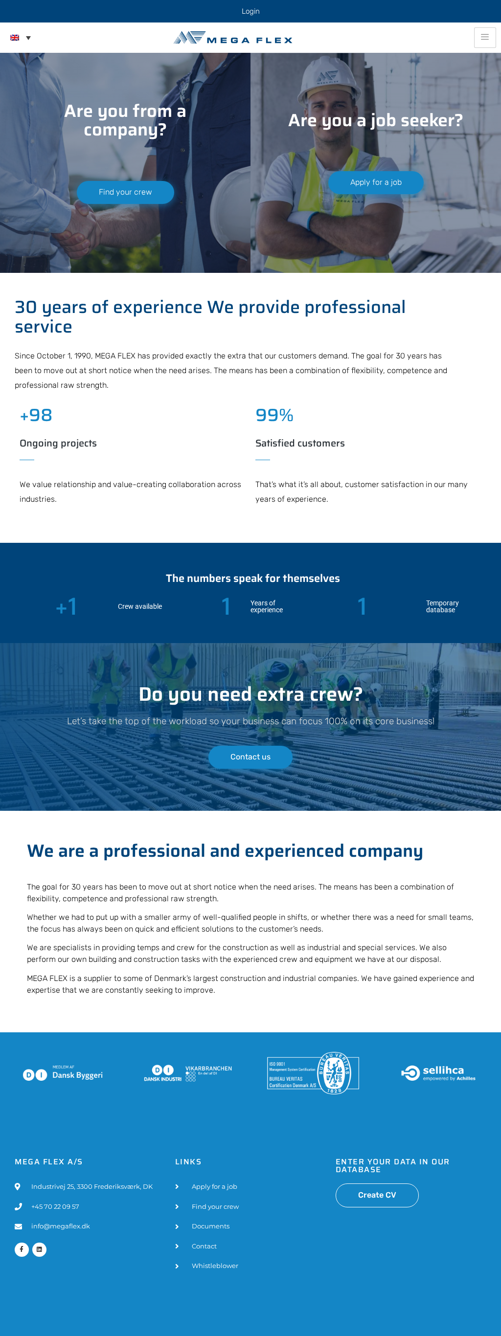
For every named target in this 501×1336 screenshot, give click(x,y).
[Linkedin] (39, 1250)
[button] (20, 38)
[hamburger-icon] (485, 37)
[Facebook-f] (22, 1250)
